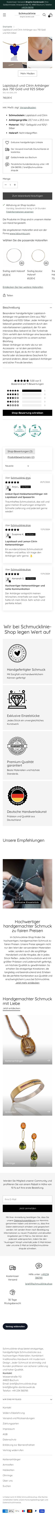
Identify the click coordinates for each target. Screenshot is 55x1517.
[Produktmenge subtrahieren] (5, 185)
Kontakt (7, 1407)
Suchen (7, 1486)
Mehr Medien (27, 73)
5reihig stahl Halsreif (14, 271)
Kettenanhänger (12, 1459)
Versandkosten (28, 107)
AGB (5, 1434)
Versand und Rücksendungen (19, 1418)
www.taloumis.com (20, 233)
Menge (6, 178)
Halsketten (8, 1470)
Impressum (9, 1428)
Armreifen (8, 1464)
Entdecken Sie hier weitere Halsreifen (23, 287)
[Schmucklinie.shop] (27, 15)
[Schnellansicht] (21, 263)
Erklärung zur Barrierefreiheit (19, 1444)
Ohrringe (8, 1475)
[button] (13, 391)
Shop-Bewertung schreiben (27, 412)
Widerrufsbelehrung (14, 1412)
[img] (27, 380)
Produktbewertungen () (21, 457)
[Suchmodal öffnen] (44, 15)
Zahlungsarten (11, 1423)
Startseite (7, 26)
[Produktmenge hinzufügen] (15, 185)
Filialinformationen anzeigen (19, 211)
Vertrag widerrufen (13, 1450)
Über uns (8, 1480)
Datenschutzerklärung (25, 1220)
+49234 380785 (28, 7)
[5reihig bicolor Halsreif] (38, 255)
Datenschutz (9, 1439)
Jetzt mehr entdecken (27, 982)
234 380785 (22, 1390)
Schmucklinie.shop (21, 477)
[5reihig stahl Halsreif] (14, 255)
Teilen (10, 295)
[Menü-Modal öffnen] (4, 15)
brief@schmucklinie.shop (38, 1283)
